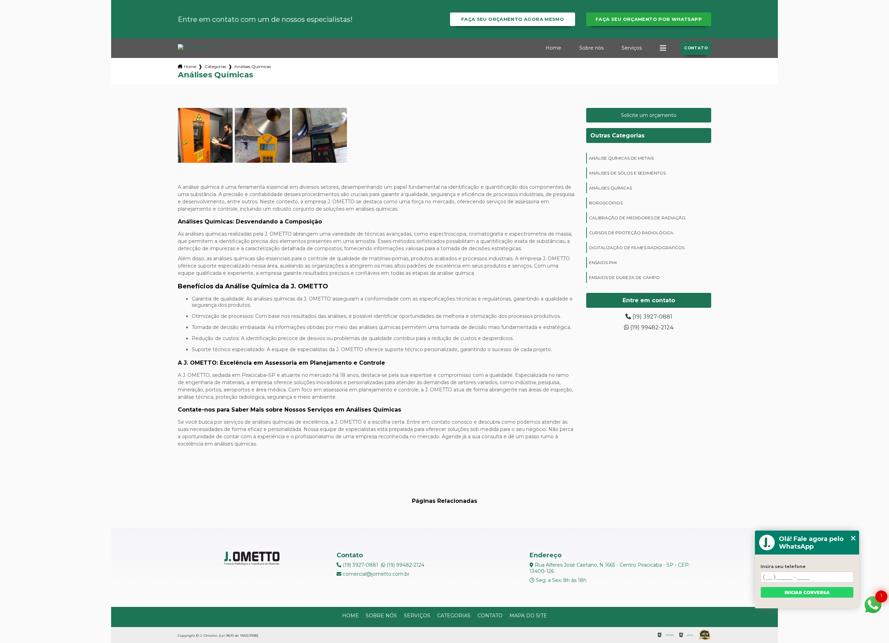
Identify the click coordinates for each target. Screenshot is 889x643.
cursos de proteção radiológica (631, 232)
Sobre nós (591, 48)
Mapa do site (528, 615)
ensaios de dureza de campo (624, 277)
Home (553, 48)
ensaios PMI (603, 262)
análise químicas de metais (621, 158)
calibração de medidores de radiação (637, 217)
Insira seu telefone (783, 566)
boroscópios (606, 202)
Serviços (632, 48)
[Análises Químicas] (205, 135)
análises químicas (610, 188)
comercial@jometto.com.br (375, 574)
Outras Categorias (617, 135)
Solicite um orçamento (648, 115)
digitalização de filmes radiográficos (636, 247)
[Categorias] (663, 48)
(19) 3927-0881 (651, 316)
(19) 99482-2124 (651, 327)
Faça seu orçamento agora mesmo (512, 19)
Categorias (215, 66)
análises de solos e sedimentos (627, 173)
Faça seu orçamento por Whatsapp (649, 19)
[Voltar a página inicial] (194, 47)
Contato (696, 47)
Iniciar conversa (807, 592)
